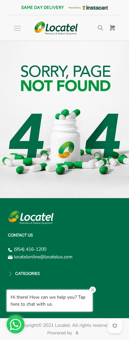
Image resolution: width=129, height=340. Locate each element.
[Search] (101, 28)
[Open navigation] (17, 28)
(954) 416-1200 (30, 249)
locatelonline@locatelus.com (43, 257)
